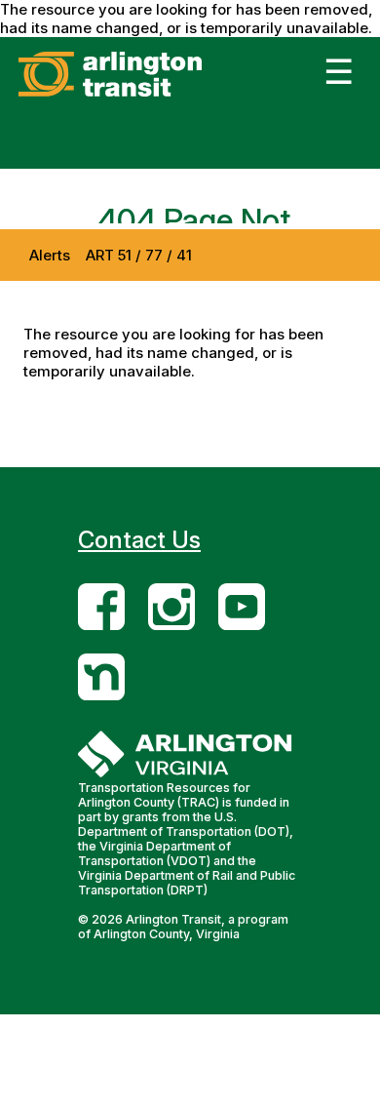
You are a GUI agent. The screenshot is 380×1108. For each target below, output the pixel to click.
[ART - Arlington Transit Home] (140, 96)
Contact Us (139, 540)
